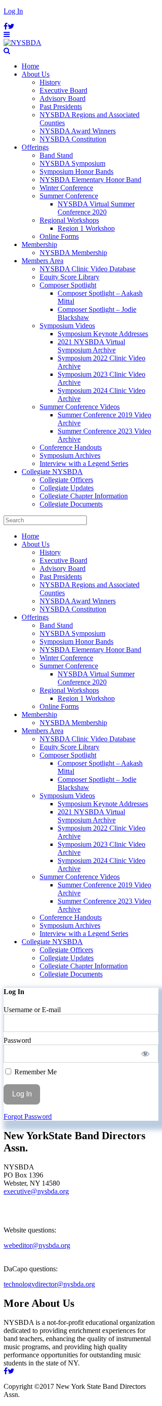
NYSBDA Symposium (72, 163)
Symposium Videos (67, 325)
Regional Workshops (69, 220)
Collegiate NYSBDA (52, 471)
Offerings (35, 147)
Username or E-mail (32, 1009)
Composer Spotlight (68, 285)
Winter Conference (66, 188)
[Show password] (145, 1054)
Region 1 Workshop (86, 228)
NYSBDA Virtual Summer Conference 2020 (96, 208)
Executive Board (63, 90)
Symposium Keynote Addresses (103, 334)
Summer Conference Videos (80, 407)
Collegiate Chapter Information (84, 496)
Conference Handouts (71, 447)
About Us (36, 74)
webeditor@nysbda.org (37, 1245)
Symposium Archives (70, 455)
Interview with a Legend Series (84, 463)
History (50, 82)
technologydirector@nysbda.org (49, 1284)
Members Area (42, 261)
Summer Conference (69, 196)
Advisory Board (63, 98)
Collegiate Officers (66, 480)
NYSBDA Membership (73, 252)
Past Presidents (61, 106)
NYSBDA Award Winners (78, 131)
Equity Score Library (69, 277)
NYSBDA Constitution (73, 139)
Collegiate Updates (67, 488)
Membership (39, 244)
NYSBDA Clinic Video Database (87, 269)
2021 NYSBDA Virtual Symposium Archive (91, 346)
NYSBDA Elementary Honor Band (90, 179)
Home (30, 66)
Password (17, 1040)
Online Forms (59, 236)
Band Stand (56, 155)
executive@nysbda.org (36, 1191)
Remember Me (35, 1072)
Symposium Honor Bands (76, 171)
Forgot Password (28, 1116)
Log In (13, 11)
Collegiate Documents (71, 504)
